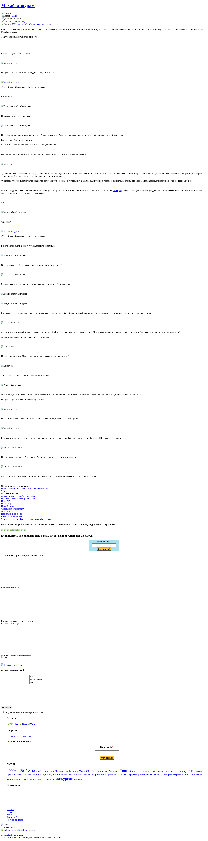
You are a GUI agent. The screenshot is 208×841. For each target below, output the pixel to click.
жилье (20, 24)
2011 (17, 771)
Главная (10, 809)
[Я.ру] (19, 530)
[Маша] (13, 724)
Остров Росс (7, 511)
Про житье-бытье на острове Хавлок (19, 498)
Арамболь (40, 771)
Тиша (124, 770)
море (95, 774)
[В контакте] (5, 530)
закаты (28, 774)
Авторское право (15, 820)
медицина (87, 775)
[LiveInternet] (16, 530)
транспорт (20, 778)
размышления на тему (153, 774)
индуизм (63, 774)
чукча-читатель (39, 779)
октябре (117, 190)
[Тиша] (23, 724)
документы (198, 771)
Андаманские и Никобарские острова (19, 496)
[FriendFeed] (25, 530)
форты (29, 779)
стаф (196, 774)
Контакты (11, 814)
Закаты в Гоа (13, 817)
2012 (24, 771)
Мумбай (83, 771)
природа (123, 774)
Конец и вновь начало (11, 516)
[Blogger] (13, 530)
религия (189, 774)
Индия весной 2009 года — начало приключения (24, 488)
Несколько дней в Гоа (11, 514)
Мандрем (49, 771)
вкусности (170, 771)
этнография (78, 779)
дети (189, 770)
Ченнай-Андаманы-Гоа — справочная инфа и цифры (26, 519)
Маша (14, 16)
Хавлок (133, 771)
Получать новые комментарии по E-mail (24, 712)
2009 (14, 24)
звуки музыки (49, 774)
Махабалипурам (18, 5)
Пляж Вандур (7, 506)
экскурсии (46, 24)
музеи (102, 774)
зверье (37, 774)
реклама (179, 775)
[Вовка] (31, 724)
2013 (31, 771)
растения (172, 775)
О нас (9, 812)
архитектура (150, 771)
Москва (73, 770)
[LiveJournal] (11, 530)
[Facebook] (8, 530)
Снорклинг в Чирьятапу (12, 509)
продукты (133, 775)
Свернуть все (27, 736)
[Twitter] (2, 530)
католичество (74, 774)
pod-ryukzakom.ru (9, 835)
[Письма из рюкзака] (9, 830)
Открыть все (13, 736)
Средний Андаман (108, 770)
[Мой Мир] (22, 530)
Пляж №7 (5, 501)
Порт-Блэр (6, 503)
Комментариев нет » (14, 665)
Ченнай (4, 491)
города (181, 770)
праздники (112, 774)
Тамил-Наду (19, 21)
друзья (11, 774)
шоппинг (50, 779)
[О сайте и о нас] (26, 830)
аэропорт (160, 771)
